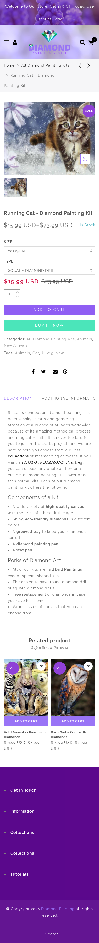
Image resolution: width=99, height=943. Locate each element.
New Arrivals (16, 345)
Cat (35, 353)
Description (18, 398)
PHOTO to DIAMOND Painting (52, 462)
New (60, 353)
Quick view (41, 666)
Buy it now (49, 325)
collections (19, 456)
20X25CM (16, 251)
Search (52, 934)
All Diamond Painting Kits (45, 65)
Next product (88, 65)
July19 (47, 353)
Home (9, 65)
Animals (84, 339)
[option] (49, 138)
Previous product (76, 65)
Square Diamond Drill (32, 270)
